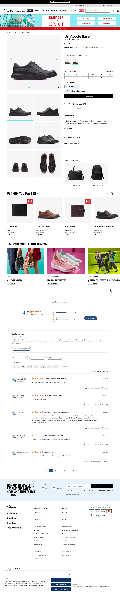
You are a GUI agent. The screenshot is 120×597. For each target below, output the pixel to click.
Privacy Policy (102, 490)
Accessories (64, 10)
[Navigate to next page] (73, 470)
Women (37, 10)
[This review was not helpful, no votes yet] (106, 388)
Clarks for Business (67, 526)
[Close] (69, 574)
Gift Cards (36, 530)
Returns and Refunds (39, 537)
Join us (102, 486)
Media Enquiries (66, 541)
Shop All (86, 18)
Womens (47, 485)
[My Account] (113, 10)
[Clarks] (13, 10)
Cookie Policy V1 (19, 587)
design (36, 367)
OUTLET (81, 10)
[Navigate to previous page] (46, 470)
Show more (63, 367)
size (14, 367)
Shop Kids (11, 523)
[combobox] (37, 358)
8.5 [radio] (110, 74)
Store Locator (37, 548)
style (23, 367)
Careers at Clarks (66, 523)
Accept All (61, 580)
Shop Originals (14, 528)
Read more (68, 128)
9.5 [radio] (76, 78)
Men (43, 10)
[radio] (67, 64)
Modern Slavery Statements (69, 544)
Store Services (37, 551)
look (49, 367)
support (29, 367)
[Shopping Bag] (118, 10)
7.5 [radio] (93, 74)
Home (8, 32)
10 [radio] (85, 78)
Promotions (65, 548)
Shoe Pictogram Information (42, 541)
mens (16, 32)
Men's (86, 23)
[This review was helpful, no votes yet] (102, 388)
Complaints (37, 516)
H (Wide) (72, 86)
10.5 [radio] (93, 78)
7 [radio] (84, 74)
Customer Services (39, 523)
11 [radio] (101, 78)
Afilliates (64, 519)
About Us (64, 512)
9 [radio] (68, 78)
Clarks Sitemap (66, 533)
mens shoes (26, 32)
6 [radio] (68, 74)
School (29, 10)
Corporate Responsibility (68, 537)
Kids (47, 10)
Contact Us (37, 519)
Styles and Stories (66, 551)
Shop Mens (12, 518)
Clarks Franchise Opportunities (70, 530)
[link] (20, 217)
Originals (54, 10)
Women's (107, 18)
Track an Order (38, 558)
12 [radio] (109, 78)
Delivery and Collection (40, 526)
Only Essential (61, 584)
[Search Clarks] (98, 11)
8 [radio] (101, 74)
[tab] (20, 107)
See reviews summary (97, 48)
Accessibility (65, 516)
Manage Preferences (61, 589)
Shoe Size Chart (38, 544)
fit (18, 367)
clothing (74, 10)
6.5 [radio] (76, 74)
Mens (57, 485)
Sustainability (65, 555)
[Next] (112, 193)
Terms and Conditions (40, 555)
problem (55, 367)
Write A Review (91, 318)
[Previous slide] (106, 290)
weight (43, 367)
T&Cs (108, 490)
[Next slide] (56, 59)
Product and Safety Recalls (41, 533)
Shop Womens (14, 513)
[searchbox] (18, 357)
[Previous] (107, 193)
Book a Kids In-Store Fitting (41, 512)
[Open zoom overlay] (59, 87)
